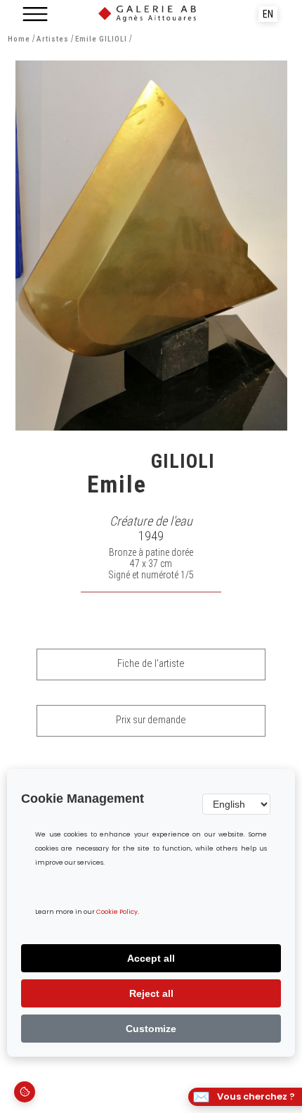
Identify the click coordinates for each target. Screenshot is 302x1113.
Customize (151, 1028)
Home (19, 39)
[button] (35, 14)
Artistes (53, 39)
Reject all (151, 993)
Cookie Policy (117, 912)
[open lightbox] (151, 246)
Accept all (151, 958)
